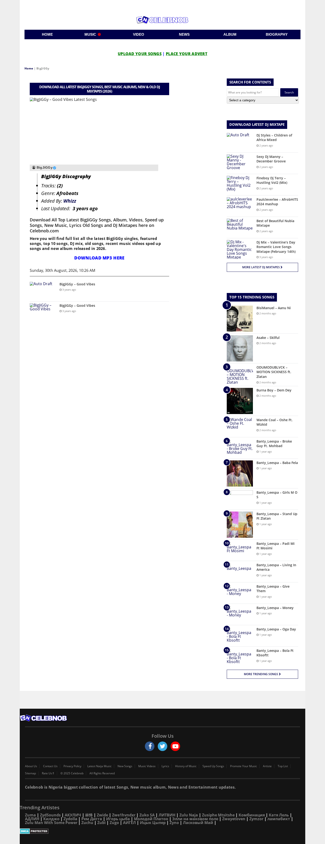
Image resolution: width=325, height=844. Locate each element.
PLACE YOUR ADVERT (186, 53)
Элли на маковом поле (195, 818)
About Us (31, 766)
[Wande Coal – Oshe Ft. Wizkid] (240, 426)
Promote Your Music (243, 766)
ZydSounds (50, 815)
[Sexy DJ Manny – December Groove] (240, 163)
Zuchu (87, 822)
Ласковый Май (198, 822)
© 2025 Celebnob (72, 773)
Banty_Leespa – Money (275, 607)
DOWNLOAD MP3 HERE (99, 258)
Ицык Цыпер (153, 822)
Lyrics (165, 766)
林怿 (89, 815)
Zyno (174, 822)
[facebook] (149, 746)
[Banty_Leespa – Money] (240, 614)
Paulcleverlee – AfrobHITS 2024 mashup (277, 201)
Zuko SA (147, 815)
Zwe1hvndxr (123, 815)
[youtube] (175, 746)
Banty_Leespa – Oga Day (276, 629)
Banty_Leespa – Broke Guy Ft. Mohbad (274, 443)
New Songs (125, 766)
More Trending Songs (261, 674)
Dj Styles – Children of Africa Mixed (274, 137)
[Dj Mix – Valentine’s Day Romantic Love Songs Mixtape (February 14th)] (240, 249)
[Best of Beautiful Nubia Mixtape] (240, 227)
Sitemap (30, 773)
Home (29, 68)
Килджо (51, 818)
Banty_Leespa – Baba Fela (277, 462)
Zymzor (256, 818)
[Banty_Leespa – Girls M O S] (240, 499)
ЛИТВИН (167, 815)
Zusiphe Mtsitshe (218, 815)
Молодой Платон (151, 818)
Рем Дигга (91, 818)
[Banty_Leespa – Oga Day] (240, 636)
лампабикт (278, 818)
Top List (283, 766)
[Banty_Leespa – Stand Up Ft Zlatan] (240, 525)
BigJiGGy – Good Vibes (77, 284)
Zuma (30, 815)
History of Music (186, 766)
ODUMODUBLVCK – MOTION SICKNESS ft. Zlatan (273, 372)
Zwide (102, 815)
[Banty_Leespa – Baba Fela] (240, 473)
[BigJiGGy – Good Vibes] (43, 291)
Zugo (114, 822)
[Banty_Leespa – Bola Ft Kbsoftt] (240, 657)
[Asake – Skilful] (240, 348)
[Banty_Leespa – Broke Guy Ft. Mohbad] (240, 448)
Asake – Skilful (268, 337)
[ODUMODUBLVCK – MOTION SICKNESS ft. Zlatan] (240, 374)
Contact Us (50, 766)
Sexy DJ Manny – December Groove (271, 159)
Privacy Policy (72, 766)
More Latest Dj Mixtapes (261, 267)
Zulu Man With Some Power (51, 822)
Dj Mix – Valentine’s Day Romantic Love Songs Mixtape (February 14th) (275, 247)
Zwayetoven (233, 818)
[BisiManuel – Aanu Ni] (240, 319)
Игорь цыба (118, 818)
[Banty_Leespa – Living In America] (240, 572)
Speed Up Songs (213, 766)
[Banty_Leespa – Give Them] (240, 593)
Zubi (101, 822)
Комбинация (252, 815)
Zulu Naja (188, 815)
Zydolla (70, 818)
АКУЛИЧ (73, 815)
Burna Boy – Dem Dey (273, 390)
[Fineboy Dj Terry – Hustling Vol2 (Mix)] (240, 185)
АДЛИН (32, 818)
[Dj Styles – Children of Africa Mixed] (240, 142)
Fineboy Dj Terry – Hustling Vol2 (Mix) (271, 180)
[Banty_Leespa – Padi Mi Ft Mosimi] (240, 550)
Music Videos (147, 766)
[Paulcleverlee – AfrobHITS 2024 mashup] (240, 206)
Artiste (267, 766)
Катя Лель (279, 815)
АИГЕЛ (129, 822)
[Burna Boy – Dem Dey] (240, 401)
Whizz (69, 201)
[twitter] (162, 746)
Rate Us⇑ (48, 773)
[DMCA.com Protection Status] (162, 831)
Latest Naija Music (99, 766)
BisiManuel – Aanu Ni (273, 308)
